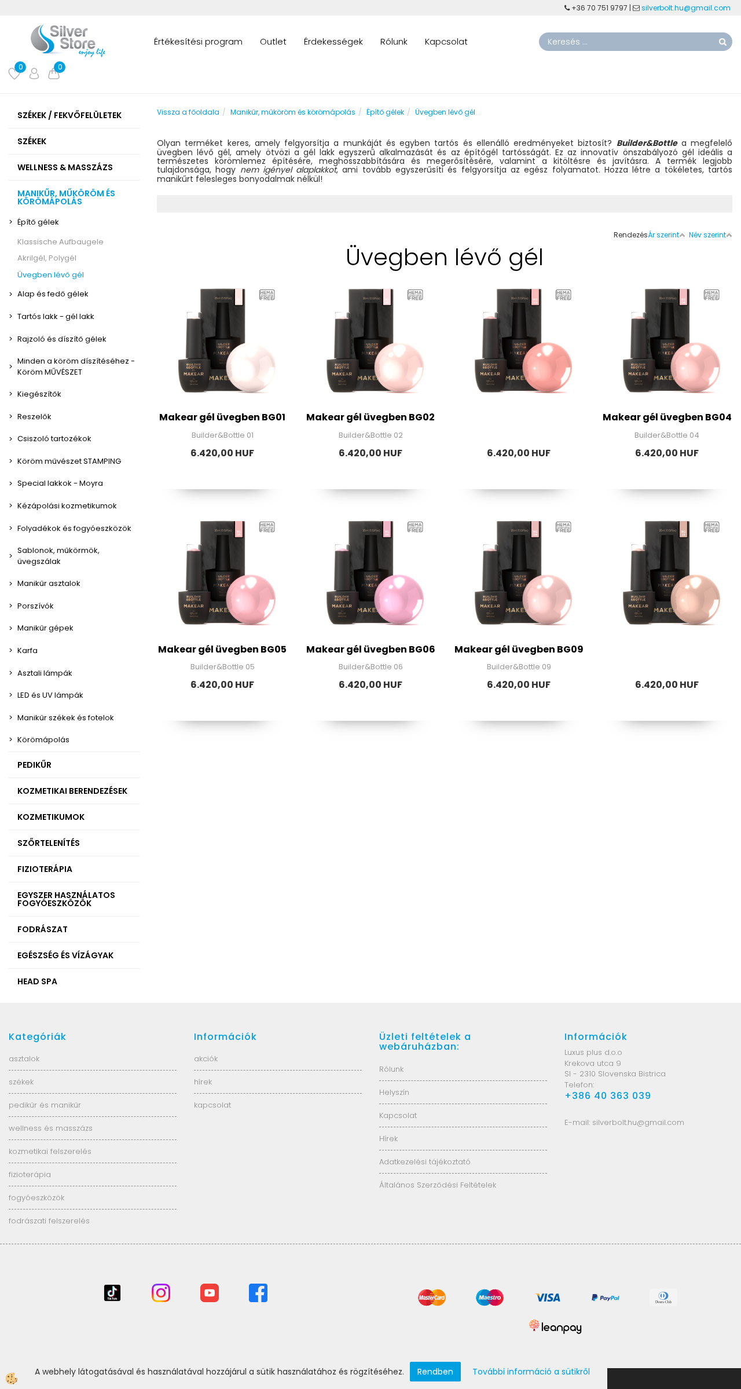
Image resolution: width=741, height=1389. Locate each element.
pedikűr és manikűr (45, 1105)
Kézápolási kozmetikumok (67, 505)
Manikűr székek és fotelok (65, 717)
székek (21, 1081)
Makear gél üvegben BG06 (370, 649)
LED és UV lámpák (50, 695)
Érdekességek (333, 41)
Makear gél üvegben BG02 (370, 417)
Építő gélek (38, 222)
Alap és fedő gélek (53, 293)
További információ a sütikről (531, 1371)
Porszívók (35, 605)
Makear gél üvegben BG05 (222, 649)
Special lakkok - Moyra (60, 483)
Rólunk (394, 41)
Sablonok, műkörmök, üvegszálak (58, 556)
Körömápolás (43, 739)
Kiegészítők (39, 394)
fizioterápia (30, 1174)
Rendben (435, 1371)
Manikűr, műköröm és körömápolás (292, 112)
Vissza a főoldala (188, 112)
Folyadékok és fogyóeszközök (74, 528)
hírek (203, 1081)
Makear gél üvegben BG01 (222, 417)
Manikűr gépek (45, 627)
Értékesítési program (198, 41)
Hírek (388, 1138)
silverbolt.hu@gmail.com (686, 8)
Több (222, 350)
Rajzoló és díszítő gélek (62, 338)
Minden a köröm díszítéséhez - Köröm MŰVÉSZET (76, 367)
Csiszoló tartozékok (54, 438)
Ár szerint (663, 235)
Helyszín (394, 1092)
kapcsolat (212, 1105)
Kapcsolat (446, 41)
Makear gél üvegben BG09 (519, 649)
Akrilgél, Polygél (46, 257)
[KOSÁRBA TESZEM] (222, 379)
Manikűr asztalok (48, 583)
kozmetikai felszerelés (50, 1151)
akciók (206, 1058)
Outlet (273, 41)
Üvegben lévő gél (50, 274)
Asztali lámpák (44, 673)
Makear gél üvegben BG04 (667, 417)
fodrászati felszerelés (49, 1220)
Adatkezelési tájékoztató (425, 1161)
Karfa (27, 650)
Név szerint (707, 235)
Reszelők (34, 416)
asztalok (24, 1058)
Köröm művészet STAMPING (69, 461)
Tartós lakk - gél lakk (55, 316)
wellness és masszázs (51, 1128)
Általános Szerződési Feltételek (437, 1184)
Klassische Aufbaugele (60, 241)
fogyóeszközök (36, 1197)
